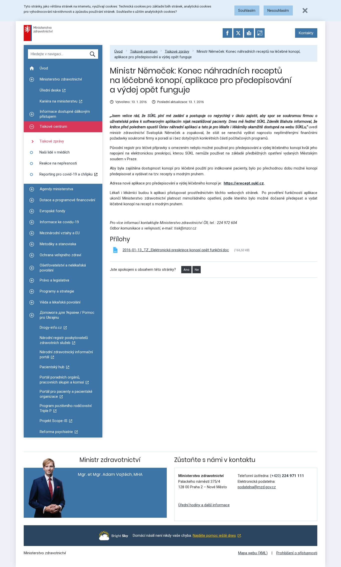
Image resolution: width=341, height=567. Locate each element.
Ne (197, 270)
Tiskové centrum (144, 51)
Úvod (118, 51)
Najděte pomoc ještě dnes (214, 535)
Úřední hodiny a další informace (204, 505)
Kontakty (306, 33)
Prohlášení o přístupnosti (296, 553)
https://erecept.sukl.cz (244, 183)
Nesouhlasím (278, 10)
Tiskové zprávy (177, 51)
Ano (186, 270)
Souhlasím (246, 10)
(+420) (287, 476)
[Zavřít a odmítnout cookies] (305, 10)
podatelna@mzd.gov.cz (257, 487)
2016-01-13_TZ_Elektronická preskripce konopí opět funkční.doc (176, 250)
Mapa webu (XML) (253, 553)
